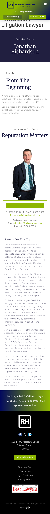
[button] (45, 4)
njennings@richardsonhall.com (28, 223)
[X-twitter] (25, 434)
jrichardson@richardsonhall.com (25, 215)
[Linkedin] (30, 434)
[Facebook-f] (20, 434)
